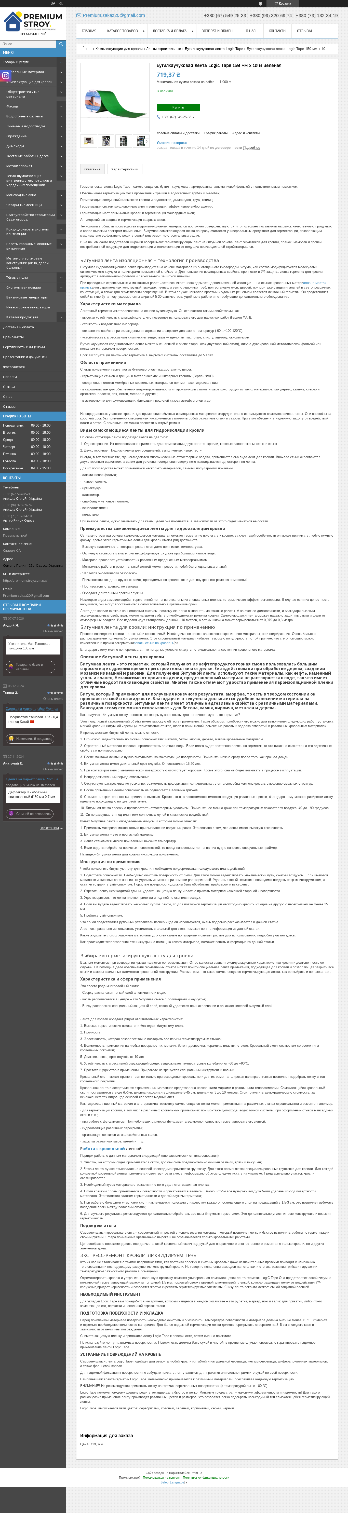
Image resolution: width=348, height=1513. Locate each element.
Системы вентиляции (23, 287)
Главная (89, 31)
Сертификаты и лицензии (24, 347)
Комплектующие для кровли (29, 81)
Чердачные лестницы (24, 204)
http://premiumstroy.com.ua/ (25, 580)
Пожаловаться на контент (162, 1477)
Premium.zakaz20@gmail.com (26, 595)
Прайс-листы (13, 337)
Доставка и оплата (18, 327)
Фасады (12, 106)
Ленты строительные (163, 49)
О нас (7, 396)
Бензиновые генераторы (27, 297)
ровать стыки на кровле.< (153, 643)
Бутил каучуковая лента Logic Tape (214, 49)
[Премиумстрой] (33, 21)
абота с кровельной (104, 1148)
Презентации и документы (25, 357)
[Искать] (61, 44)
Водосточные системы (24, 116)
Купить (178, 107)
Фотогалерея (14, 366)
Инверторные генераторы (28, 307)
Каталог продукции (22, 317)
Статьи (9, 386)
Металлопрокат (19, 165)
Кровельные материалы (26, 72)
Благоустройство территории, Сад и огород (31, 217)
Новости (10, 376)
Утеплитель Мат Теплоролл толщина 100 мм (29, 646)
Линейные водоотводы (25, 126)
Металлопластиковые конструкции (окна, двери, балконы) (27, 263)
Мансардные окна (21, 195)
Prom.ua (196, 1473)
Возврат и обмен (217, 31)
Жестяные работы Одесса (27, 156)
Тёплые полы (17, 277)
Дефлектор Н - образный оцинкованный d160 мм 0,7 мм (31, 794)
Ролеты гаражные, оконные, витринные (29, 246)
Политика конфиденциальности (206, 1477)
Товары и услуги (16, 62)
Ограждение (16, 136)
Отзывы (9, 406)
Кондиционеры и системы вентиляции (27, 231)
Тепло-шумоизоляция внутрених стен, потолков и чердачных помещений (29, 180)
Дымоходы (15, 146)
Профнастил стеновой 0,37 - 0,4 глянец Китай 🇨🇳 (33, 719)
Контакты (277, 31)
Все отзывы (49, 827)
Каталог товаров (122, 31)
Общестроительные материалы (22, 94)
